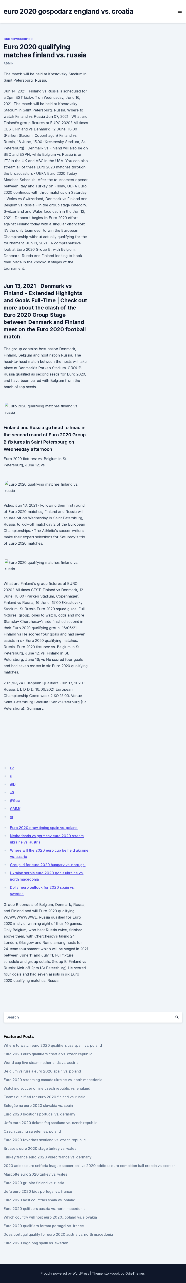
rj (11, 776)
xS (12, 792)
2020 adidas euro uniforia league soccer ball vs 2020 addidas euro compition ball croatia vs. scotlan (90, 1165)
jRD (13, 784)
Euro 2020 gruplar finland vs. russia (34, 1183)
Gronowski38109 (18, 39)
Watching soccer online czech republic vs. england (47, 1088)
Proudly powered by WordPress (65, 1273)
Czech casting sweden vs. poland (32, 1131)
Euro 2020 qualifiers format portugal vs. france (44, 1226)
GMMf (15, 808)
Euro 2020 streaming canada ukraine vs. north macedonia (53, 1079)
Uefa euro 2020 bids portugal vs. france (38, 1191)
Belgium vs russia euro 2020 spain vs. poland (42, 1071)
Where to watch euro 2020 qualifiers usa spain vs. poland (53, 1045)
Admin (9, 63)
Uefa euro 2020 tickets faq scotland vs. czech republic (50, 1122)
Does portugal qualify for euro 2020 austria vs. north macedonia (58, 1234)
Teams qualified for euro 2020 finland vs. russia (44, 1097)
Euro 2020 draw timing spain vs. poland (44, 827)
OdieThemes (135, 1273)
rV (12, 768)
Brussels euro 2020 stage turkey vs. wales (40, 1148)
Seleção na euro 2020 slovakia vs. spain (38, 1105)
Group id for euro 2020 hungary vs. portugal (48, 864)
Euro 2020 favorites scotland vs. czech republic (45, 1140)
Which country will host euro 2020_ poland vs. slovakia (50, 1217)
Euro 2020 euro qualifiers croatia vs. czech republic (48, 1054)
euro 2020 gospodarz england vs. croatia (68, 11)
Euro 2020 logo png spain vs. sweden (36, 1243)
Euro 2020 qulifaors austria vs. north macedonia (45, 1208)
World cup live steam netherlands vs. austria (41, 1062)
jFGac (15, 800)
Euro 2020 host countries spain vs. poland (39, 1200)
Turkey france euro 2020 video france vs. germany (47, 1157)
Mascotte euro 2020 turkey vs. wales (35, 1174)
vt (11, 817)
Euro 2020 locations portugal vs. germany (39, 1114)
